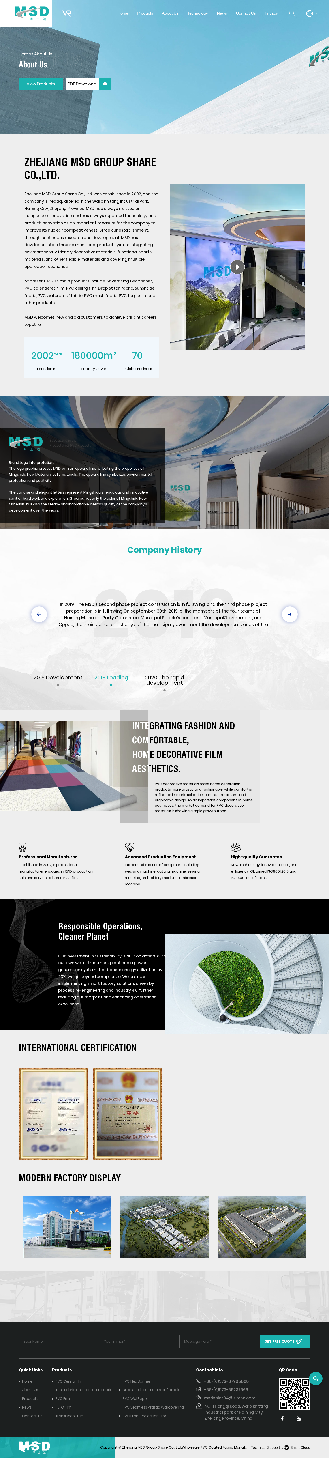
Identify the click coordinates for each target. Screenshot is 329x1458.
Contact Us (246, 13)
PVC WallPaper (135, 1398)
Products (145, 13)
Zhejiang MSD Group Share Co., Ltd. (152, 1447)
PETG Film (63, 1407)
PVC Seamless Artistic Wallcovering (153, 1407)
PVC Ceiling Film (69, 1381)
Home (123, 13)
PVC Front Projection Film (144, 1416)
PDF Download (82, 84)
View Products (41, 84)
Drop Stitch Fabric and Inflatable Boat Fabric (151, 1390)
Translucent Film (70, 1416)
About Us (170, 13)
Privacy (271, 13)
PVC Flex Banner (136, 1381)
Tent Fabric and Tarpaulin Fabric (84, 1389)
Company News (228, 21)
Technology (198, 13)
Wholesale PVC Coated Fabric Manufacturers (221, 1447)
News (222, 13)
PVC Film (63, 1398)
